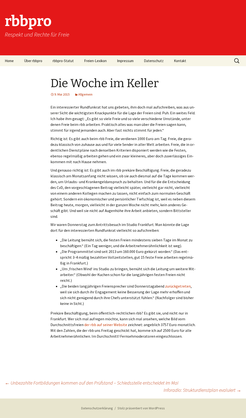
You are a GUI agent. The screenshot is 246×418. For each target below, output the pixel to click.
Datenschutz (154, 60)
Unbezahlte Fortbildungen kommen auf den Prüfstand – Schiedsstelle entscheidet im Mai (91, 383)
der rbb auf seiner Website (105, 324)
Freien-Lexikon (95, 60)
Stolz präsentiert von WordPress (141, 408)
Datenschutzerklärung (97, 408)
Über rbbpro (33, 60)
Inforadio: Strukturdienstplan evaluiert (202, 390)
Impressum (125, 60)
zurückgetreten (178, 286)
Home (9, 60)
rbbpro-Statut (63, 60)
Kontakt (180, 60)
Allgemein (85, 94)
